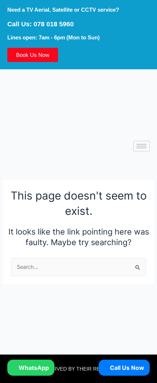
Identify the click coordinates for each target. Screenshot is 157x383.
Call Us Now (126, 367)
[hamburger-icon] (141, 146)
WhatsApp (33, 367)
